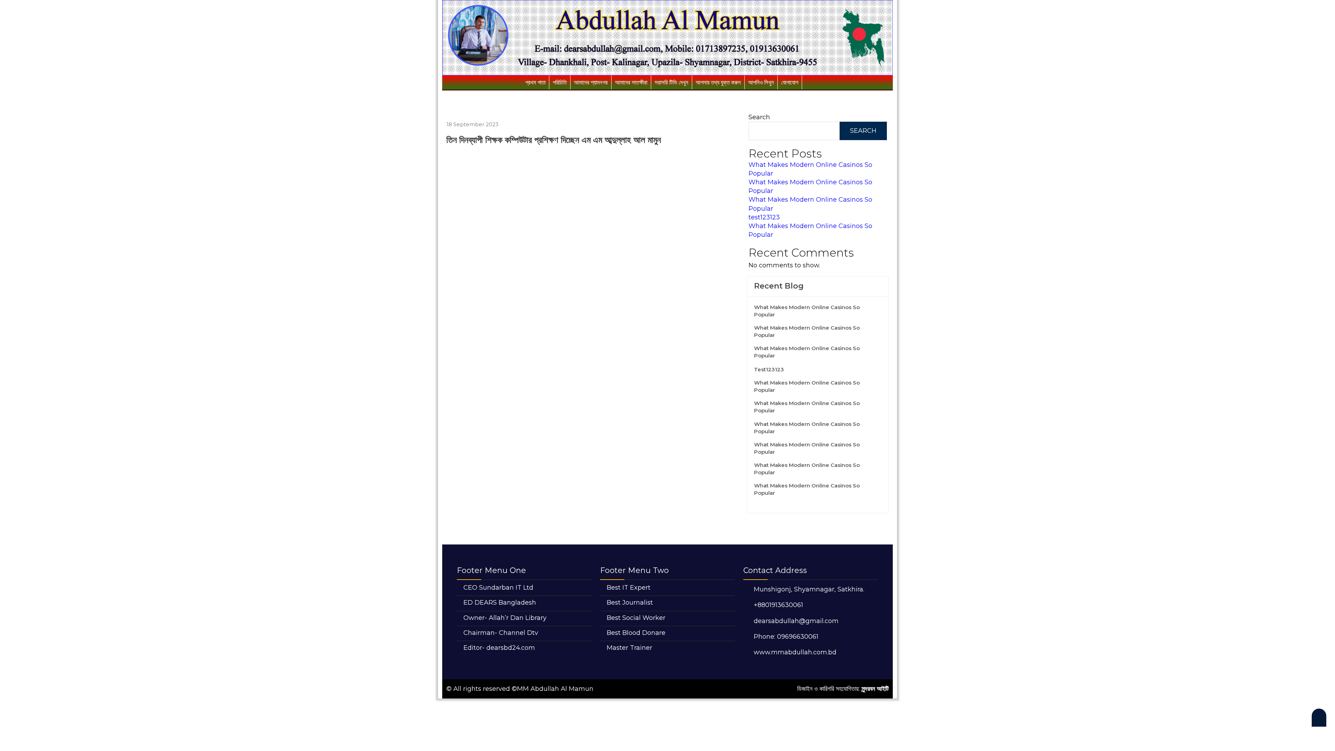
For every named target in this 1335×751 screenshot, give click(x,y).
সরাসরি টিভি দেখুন (671, 82)
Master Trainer (629, 648)
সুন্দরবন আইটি (875, 689)
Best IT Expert (628, 587)
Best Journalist (630, 602)
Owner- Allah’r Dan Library (505, 618)
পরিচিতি (560, 82)
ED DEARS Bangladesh (499, 602)
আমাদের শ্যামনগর (591, 82)
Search (759, 117)
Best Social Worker (636, 618)
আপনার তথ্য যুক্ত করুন (718, 82)
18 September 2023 (472, 124)
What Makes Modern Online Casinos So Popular (807, 311)
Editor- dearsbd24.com (499, 648)
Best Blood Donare (636, 633)
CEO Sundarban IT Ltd (498, 587)
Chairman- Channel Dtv (500, 633)
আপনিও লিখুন (761, 82)
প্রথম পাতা (535, 82)
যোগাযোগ (789, 82)
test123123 (764, 217)
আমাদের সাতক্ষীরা (631, 82)
